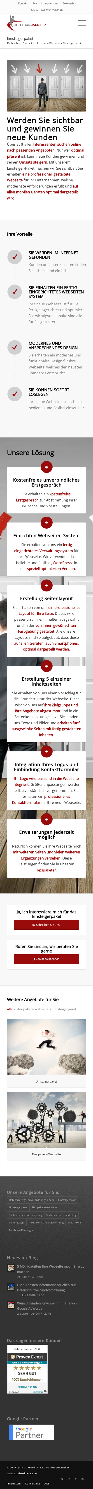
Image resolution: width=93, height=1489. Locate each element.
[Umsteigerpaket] (46, 1047)
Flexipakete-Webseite (46, 1154)
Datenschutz (70, 3)
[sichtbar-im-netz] (38, 23)
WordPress (62, 562)
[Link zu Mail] (82, 1478)
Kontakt (22, 3)
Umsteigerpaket (46, 1081)
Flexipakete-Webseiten (45, 1207)
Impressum (51, 3)
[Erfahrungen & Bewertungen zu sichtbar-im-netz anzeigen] (27, 1392)
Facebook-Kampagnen (22, 1230)
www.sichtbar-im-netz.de (22, 1473)
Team (36, 3)
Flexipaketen (46, 870)
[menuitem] (23, 3)
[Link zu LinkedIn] (69, 1478)
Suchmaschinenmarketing (61, 1215)
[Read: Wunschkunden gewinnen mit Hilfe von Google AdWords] (11, 1305)
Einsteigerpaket (20, 38)
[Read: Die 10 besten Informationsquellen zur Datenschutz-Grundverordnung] (11, 1287)
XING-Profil (74, 1222)
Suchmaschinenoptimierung (25, 1215)
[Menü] (80, 23)
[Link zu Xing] (62, 1478)
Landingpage (16, 1222)
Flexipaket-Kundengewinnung (46, 1222)
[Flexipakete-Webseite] (46, 1120)
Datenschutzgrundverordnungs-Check (31, 1200)
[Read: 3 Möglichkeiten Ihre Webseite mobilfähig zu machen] (11, 1268)
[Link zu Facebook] (75, 1478)
